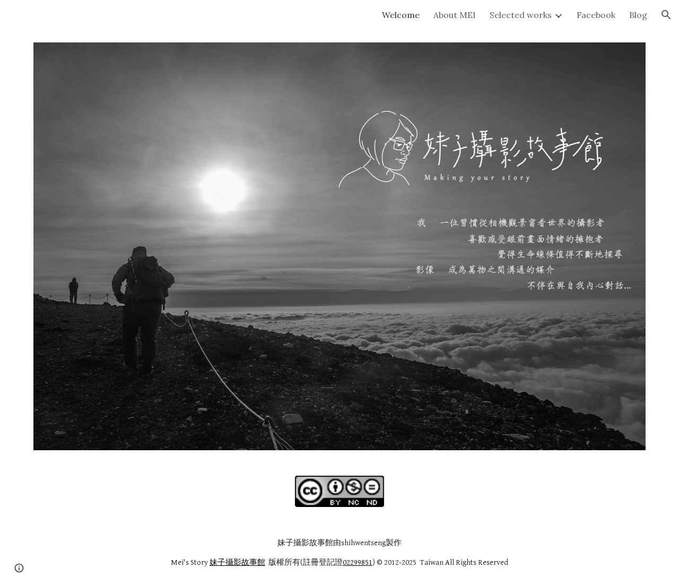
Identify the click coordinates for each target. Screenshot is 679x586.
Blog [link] (638, 15)
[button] (666, 15)
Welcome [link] (401, 15)
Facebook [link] (596, 15)
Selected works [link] (521, 15)
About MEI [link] (454, 15)
